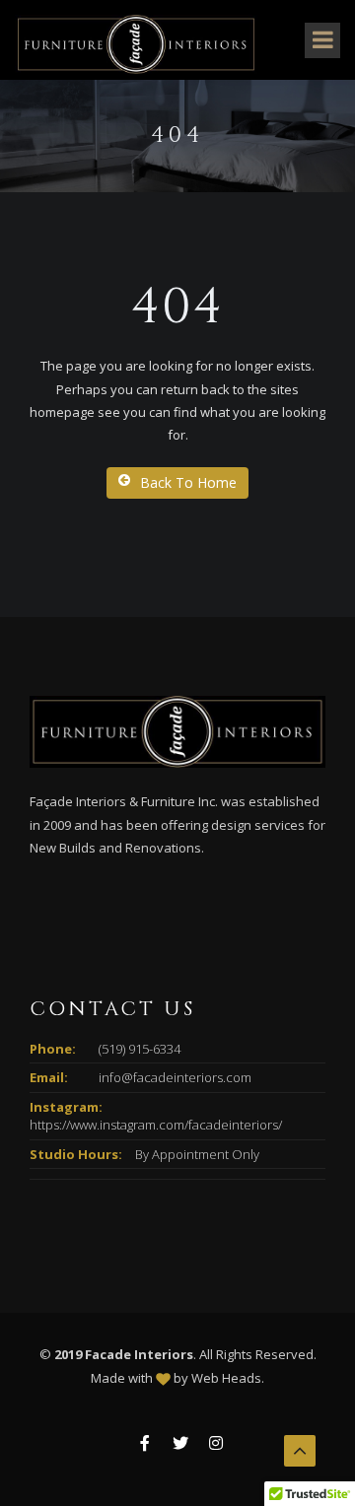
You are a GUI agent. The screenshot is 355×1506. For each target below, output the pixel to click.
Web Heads (226, 1378)
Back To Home (188, 482)
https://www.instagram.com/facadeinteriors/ (156, 1124)
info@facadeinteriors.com (175, 1077)
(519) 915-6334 (139, 1049)
